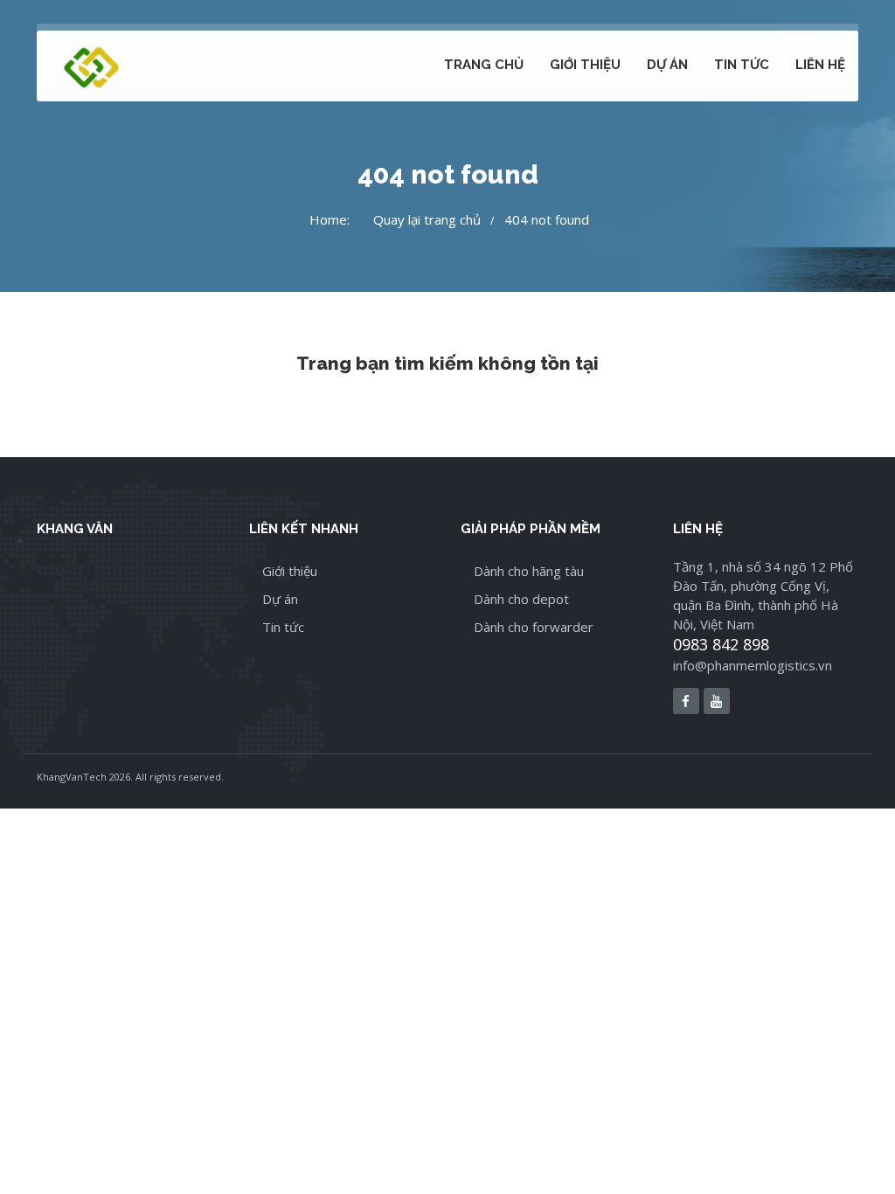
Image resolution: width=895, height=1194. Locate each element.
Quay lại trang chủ (427, 219)
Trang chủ (484, 65)
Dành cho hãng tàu (529, 571)
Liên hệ (820, 65)
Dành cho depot (521, 598)
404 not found (546, 219)
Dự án (667, 65)
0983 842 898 (721, 644)
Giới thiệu (585, 65)
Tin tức (741, 65)
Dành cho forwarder (533, 626)
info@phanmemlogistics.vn (752, 665)
